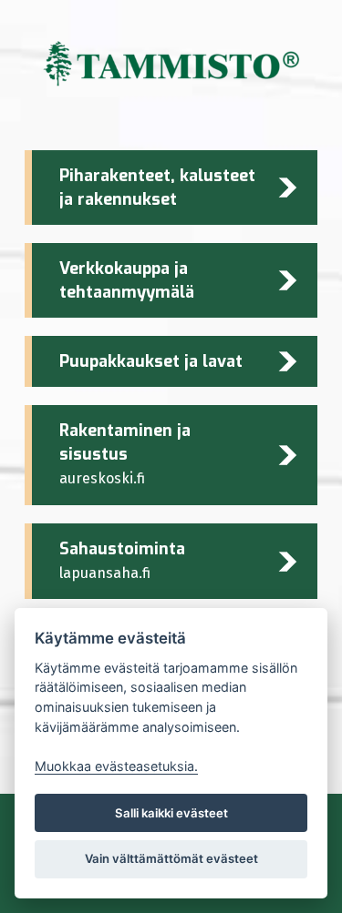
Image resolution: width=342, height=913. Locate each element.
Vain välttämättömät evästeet (171, 858)
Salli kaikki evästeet (171, 813)
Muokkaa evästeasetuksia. (116, 766)
